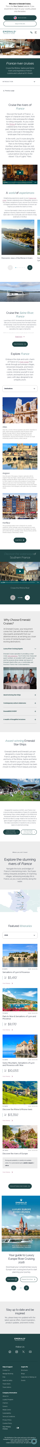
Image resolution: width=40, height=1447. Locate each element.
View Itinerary (6, 983)
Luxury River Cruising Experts (13, 649)
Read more (18, 336)
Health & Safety (7, 1380)
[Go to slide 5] (22, 267)
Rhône (12, 124)
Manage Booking (8, 1373)
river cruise (24, 362)
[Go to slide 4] (20, 267)
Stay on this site (20, 24)
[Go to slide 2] (17, 267)
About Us (5, 1396)
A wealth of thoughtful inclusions (14, 719)
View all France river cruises (18, 1186)
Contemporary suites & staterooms (14, 703)
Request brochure (25, 1279)
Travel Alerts (6, 1384)
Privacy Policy (7, 1420)
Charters (5, 1403)
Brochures (24, 1370)
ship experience (12, 656)
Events (23, 1380)
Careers (5, 1406)
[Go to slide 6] (24, 267)
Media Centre (7, 1410)
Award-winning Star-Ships (12, 695)
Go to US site (22, 18)
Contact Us (6, 1370)
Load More (18, 540)
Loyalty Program (8, 1399)
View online (9, 1279)
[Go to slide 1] (15, 267)
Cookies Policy (7, 1423)
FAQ (4, 1377)
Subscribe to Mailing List (28, 1377)
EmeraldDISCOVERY (10, 711)
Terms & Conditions (9, 1416)
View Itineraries (18, 344)
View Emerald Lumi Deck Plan (28, 832)
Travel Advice (7, 1387)
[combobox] (20, 388)
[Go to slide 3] (19, 267)
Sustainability (7, 1413)
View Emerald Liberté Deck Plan (10, 832)
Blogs (23, 1373)
